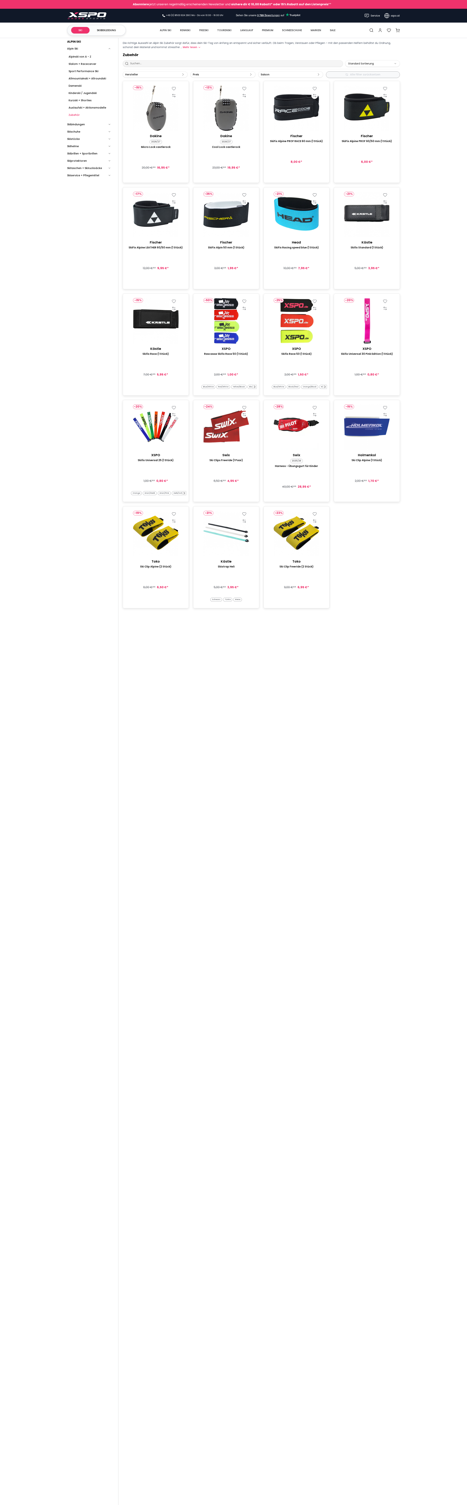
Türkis (228, 599)
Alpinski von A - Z (80, 56)
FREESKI (204, 30)
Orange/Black (310, 386)
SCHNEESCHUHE (292, 30)
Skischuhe (73, 131)
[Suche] (371, 30)
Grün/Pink (164, 493)
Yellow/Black (239, 386)
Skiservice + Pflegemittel (83, 175)
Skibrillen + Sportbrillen (82, 153)
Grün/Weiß (149, 493)
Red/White (223, 386)
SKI (80, 30)
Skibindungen (76, 124)
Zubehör (74, 115)
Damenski (75, 86)
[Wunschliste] (389, 30)
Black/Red (293, 386)
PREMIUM (267, 30)
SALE (332, 30)
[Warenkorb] (397, 30)
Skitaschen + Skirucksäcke (84, 168)
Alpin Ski (72, 48)
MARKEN (316, 30)
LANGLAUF (246, 30)
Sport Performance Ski (83, 71)
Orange (136, 493)
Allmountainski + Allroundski (87, 78)
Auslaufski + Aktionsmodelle (87, 107)
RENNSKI (185, 30)
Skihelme (73, 146)
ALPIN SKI (165, 30)
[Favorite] (174, 88)
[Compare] (174, 96)
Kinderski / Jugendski (83, 93)
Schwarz (216, 599)
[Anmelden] (380, 30)
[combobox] (372, 63)
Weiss (237, 599)
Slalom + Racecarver (82, 64)
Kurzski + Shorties (80, 100)
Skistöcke (73, 139)
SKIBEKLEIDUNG (106, 30)
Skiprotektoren (77, 161)
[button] (254, 387)
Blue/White (208, 386)
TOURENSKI (224, 30)
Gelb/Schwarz (180, 493)
